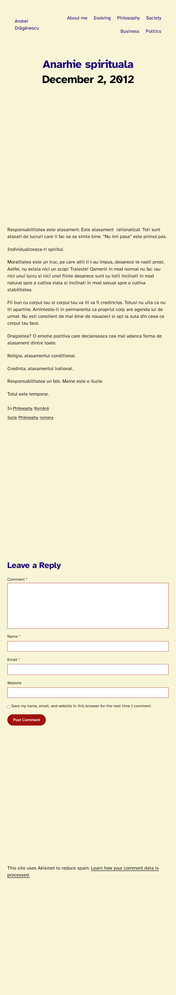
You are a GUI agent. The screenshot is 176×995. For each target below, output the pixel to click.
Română (41, 408)
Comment (17, 579)
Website (14, 683)
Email (13, 660)
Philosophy (22, 408)
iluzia (11, 418)
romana (46, 418)
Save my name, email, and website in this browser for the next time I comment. (81, 706)
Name (14, 637)
